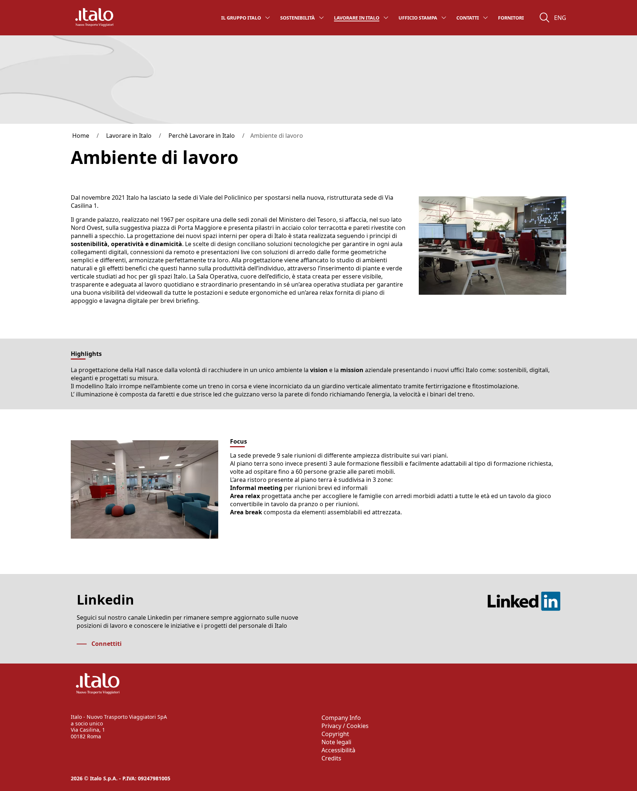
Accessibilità (338, 750)
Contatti (467, 17)
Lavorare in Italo (356, 17)
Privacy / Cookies (345, 726)
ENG (560, 18)
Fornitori (511, 17)
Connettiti (106, 644)
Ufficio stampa (417, 17)
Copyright (335, 734)
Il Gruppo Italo (241, 17)
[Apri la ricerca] (544, 18)
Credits (331, 758)
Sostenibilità (297, 17)
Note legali (336, 742)
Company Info (341, 718)
